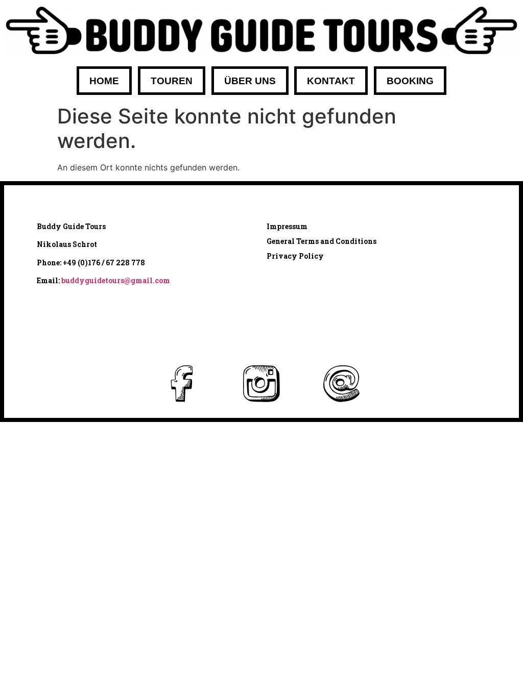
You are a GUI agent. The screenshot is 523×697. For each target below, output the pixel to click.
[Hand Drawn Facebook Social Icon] (182, 383)
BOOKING (410, 80)
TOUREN (172, 80)
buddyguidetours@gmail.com (115, 280)
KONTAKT (331, 80)
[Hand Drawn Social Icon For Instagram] (261, 383)
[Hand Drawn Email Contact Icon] (341, 383)
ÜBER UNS (250, 80)
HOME (104, 80)
